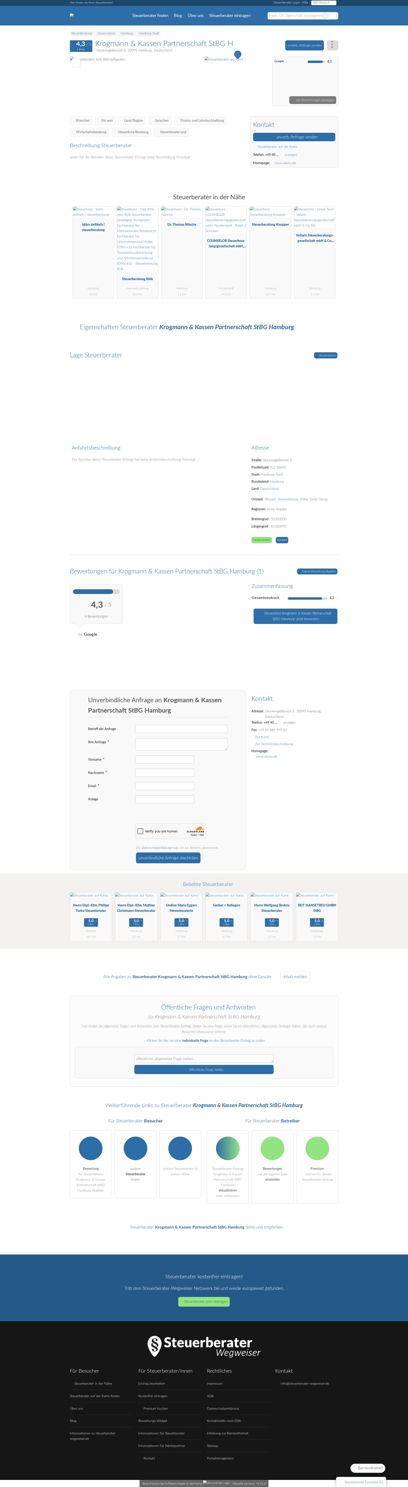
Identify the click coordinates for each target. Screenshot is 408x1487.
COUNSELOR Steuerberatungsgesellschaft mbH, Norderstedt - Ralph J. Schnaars (226, 244)
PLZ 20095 (278, 467)
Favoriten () (363, 1482)
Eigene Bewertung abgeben (319, 571)
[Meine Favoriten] (260, 16)
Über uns (196, 16)
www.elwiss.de (285, 163)
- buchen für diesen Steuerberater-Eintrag (317, 1174)
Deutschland (269, 488)
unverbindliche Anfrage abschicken (168, 858)
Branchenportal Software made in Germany (171, 1483)
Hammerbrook (288, 499)
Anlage (93, 799)
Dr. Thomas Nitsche (181, 224)
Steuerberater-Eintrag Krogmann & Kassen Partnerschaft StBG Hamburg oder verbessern (227, 1182)
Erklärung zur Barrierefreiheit (227, 1433)
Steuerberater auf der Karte (277, 147)
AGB (210, 1396)
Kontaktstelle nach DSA (224, 1421)
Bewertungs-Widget (152, 1421)
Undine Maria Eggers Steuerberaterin (181, 908)
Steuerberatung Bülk (137, 279)
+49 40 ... (271, 155)
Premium (328, 201)
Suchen (334, 16)
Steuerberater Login (286, 2)
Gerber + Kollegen (226, 905)
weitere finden (135, 1174)
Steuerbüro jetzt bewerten (297, 616)
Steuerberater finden (150, 16)
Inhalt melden (295, 977)
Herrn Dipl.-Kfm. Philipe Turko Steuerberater (91, 908)
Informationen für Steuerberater (161, 1433)
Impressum (214, 1383)
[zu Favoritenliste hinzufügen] (76, 62)
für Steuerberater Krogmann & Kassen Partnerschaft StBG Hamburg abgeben (90, 1179)
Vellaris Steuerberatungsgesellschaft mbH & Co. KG (315, 239)
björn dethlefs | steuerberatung (93, 227)
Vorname (95, 759)
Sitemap (212, 1446)
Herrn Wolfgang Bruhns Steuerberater (271, 908)
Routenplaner (327, 355)
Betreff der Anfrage (102, 729)
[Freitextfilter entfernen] (325, 16)
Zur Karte (262, 737)
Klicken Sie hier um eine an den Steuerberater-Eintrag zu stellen (206, 1041)
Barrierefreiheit (370, 1468)
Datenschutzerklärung (156, 848)
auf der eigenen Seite (272, 1174)
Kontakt (282, 540)
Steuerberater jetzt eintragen (206, 1302)
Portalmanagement (220, 1458)
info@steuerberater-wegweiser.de (304, 1383)
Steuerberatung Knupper (270, 224)
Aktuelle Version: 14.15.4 (249, 1483)
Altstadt (270, 499)
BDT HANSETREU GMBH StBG (317, 908)
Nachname (96, 773)
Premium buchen (155, 1408)
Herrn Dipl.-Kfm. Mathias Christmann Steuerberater (136, 908)
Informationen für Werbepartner (161, 1446)
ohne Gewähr (260, 977)
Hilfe (305, 2)
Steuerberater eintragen (230, 16)
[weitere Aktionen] (332, 45)
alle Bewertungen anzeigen (314, 100)
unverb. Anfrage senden (304, 45)
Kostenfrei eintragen (152, 1396)
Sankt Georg (318, 499)
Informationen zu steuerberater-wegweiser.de (93, 1436)
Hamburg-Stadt (272, 474)
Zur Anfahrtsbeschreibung (274, 744)
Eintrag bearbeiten (151, 1383)
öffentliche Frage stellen (205, 1070)
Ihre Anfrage (97, 742)
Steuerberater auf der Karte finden (95, 1396)
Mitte (304, 499)
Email (92, 786)
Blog (178, 16)
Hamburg (277, 481)
